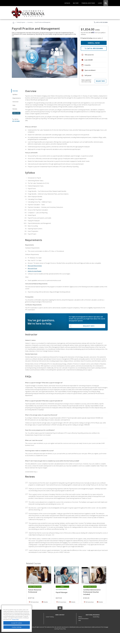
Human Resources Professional (34, 591)
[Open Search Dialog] (105, 3)
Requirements (17, 98)
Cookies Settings (16, 627)
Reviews (15, 109)
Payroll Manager (62, 592)
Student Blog (96, 617)
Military (80, 617)
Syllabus (15, 94)
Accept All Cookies (16, 623)
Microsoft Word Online (35, 266)
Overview (15, 91)
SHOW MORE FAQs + (31, 472)
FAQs (14, 105)
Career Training (50, 617)
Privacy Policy (62, 629)
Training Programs (21, 22)
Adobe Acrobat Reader (34, 271)
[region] (16, 618)
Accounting (30, 22)
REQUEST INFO (100, 81)
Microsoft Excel (32, 268)
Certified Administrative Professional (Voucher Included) (92, 592)
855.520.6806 (16, 121)
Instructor (16, 101)
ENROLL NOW (94, 43)
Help (79, 620)
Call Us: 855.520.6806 (101, 22)
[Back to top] (60, 614)
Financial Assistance (83, 618)
